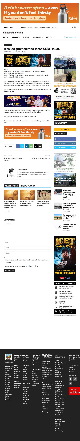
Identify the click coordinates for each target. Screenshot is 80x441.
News (5, 44)
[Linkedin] (27, 146)
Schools (16, 375)
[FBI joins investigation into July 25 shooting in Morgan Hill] (44, 195)
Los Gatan (58, 397)
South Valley (59, 431)
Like (73, 139)
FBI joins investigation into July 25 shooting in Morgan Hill (43, 203)
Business (17, 371)
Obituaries (35, 357)
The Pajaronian (59, 408)
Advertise (17, 357)
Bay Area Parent (60, 421)
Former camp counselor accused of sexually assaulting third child (27, 203)
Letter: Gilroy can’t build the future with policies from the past (69, 206)
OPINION (17, 382)
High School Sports (25, 373)
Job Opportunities (74, 357)
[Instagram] (75, 27)
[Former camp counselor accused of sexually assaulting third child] (27, 195)
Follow (72, 143)
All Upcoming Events (26, 387)
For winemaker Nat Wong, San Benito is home (69, 217)
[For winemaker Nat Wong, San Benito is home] (58, 217)
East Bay (58, 429)
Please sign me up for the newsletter (16, 266)
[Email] (36, 146)
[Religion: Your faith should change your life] (58, 227)
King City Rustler (60, 395)
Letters (16, 387)
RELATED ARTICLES (11, 186)
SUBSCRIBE (9, 362)
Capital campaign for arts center (40, 158)
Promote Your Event (26, 401)
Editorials (17, 385)
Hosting (44, 390)
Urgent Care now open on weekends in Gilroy (65, 180)
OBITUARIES (36, 355)
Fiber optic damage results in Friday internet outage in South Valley (69, 194)
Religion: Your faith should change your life (69, 226)
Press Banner (59, 401)
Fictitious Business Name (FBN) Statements (47, 368)
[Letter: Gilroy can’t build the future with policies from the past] (58, 206)
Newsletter (8, 368)
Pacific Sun (58, 376)
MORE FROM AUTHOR (27, 186)
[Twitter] (22, 146)
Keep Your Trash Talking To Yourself (13, 159)
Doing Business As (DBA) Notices (47, 373)
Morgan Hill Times (60, 399)
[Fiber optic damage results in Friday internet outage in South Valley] (58, 192)
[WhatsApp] (31, 146)
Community (17, 384)
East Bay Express (60, 363)
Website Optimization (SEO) (45, 394)
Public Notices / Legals (46, 364)
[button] (70, 37)
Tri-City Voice (59, 412)
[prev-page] (5, 211)
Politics (16, 377)
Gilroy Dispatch (59, 385)
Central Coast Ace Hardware (35, 375)
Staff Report (7, 52)
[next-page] (8, 211)
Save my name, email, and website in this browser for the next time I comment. (26, 261)
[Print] (40, 146)
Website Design (46, 388)
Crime (10, 44)
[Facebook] (72, 27)
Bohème (57, 423)
